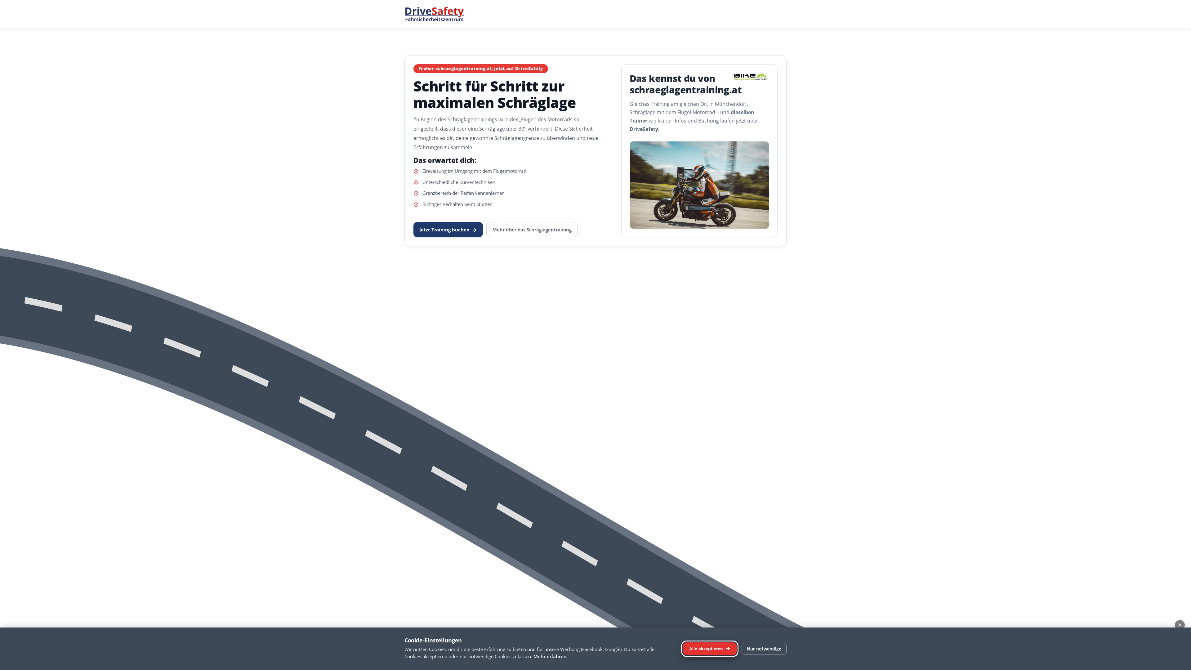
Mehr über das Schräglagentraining (532, 229)
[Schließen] (1180, 625)
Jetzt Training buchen (448, 229)
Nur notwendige (764, 649)
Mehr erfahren (550, 656)
